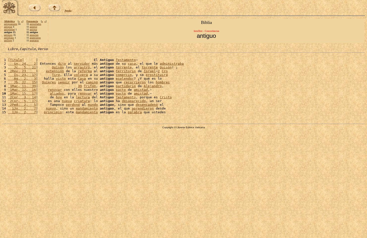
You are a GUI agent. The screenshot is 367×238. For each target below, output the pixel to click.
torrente (124, 67)
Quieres (49, 82)
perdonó (73, 105)
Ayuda (67, 10)
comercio (124, 75)
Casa (82, 78)
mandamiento (87, 108)
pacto (121, 90)
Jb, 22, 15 (22, 82)
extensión (55, 71)
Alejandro (153, 86)
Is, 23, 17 (22, 75)
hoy (59, 97)
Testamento (126, 60)
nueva (67, 101)
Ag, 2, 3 (22, 78)
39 (80, 86)
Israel (150, 71)
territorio (126, 71)
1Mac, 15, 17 (22, 93)
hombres (163, 82)
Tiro (56, 75)
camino (92, 82)
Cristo (166, 97)
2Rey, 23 (22, 71)
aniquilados (35, 24)
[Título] (16, 60)
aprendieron (143, 108)
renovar (55, 90)
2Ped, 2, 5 (22, 105)
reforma (85, 71)
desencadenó (147, 105)
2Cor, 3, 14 (22, 97)
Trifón (90, 86)
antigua (33, 29)
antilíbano (9, 37)
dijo (62, 63)
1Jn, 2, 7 (22, 108)
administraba (172, 63)
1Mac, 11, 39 (22, 86)
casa (132, 63)
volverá (81, 75)
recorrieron (135, 82)
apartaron (34, 40)
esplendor (125, 78)
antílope (8, 40)
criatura (82, 101)
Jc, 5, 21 (22, 67)
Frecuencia (32, 21)
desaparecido (134, 101)
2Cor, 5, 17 (22, 101)
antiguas (8, 26)
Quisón (58, 67)
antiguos (8, 35)
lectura (83, 97)
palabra (135, 112)
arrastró (82, 67)
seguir (64, 82)
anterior (33, 26)
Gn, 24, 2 (22, 63)
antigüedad (9, 29)
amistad (141, 90)
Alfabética (9, 21)
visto (61, 78)
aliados (57, 93)
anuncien (34, 35)
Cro (165, 71)
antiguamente (10, 24)
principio (53, 112)
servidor (82, 63)
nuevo (51, 108)
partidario (126, 86)
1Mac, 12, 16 (22, 90)
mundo (93, 105)
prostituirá (157, 75)
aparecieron (35, 37)
